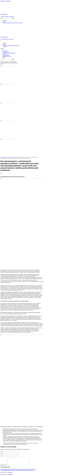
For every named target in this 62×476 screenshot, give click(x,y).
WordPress (10, 472)
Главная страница (3, 157)
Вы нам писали (6, 51)
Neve (1, 472)
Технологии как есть (7, 56)
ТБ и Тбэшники (6, 55)
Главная (4, 20)
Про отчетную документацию (9, 52)
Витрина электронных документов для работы (12, 22)
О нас (4, 21)
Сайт (1, 455)
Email (1, 453)
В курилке (5, 50)
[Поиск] (13, 18)
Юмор (4, 57)
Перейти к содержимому (5, 1)
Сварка (4, 54)
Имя (1, 451)
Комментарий (3, 464)
